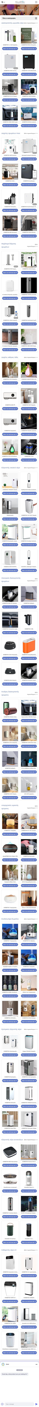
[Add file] (2, 1404)
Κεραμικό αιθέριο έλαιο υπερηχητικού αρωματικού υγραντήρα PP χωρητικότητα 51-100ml (10, 882)
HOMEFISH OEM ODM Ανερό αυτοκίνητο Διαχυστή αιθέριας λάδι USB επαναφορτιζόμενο (10, 122)
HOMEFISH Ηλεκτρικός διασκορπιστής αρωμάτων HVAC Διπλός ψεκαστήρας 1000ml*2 (10, 207)
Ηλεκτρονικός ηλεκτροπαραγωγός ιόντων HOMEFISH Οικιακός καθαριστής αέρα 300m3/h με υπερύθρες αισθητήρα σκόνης (10, 515)
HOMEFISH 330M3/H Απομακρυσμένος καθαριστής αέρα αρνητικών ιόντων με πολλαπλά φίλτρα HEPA (29, 1298)
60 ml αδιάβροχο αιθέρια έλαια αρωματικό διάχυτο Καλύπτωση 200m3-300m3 (29, 768)
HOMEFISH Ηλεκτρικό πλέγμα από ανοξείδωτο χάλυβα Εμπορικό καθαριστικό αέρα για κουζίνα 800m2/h (29, 1128)
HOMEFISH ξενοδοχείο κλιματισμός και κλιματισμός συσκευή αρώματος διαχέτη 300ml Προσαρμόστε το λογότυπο (29, 181)
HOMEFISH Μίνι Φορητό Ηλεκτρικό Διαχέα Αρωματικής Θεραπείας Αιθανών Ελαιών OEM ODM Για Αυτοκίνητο (10, 680)
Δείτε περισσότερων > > (31, 23)
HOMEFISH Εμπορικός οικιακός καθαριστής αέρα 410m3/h (10, 541)
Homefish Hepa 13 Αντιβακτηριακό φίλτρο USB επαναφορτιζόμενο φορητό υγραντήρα (29, 1187)
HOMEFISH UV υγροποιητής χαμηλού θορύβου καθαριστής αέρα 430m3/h (28, 1272)
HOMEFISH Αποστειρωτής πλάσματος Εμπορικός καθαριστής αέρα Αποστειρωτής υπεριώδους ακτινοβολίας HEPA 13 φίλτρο (10, 1051)
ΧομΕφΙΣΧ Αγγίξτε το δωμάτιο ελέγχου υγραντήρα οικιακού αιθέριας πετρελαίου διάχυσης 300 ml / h (10, 966)
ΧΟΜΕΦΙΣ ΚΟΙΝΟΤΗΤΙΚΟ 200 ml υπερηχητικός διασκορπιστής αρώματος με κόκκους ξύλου (29, 379)
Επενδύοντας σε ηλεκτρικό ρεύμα (10, 1187)
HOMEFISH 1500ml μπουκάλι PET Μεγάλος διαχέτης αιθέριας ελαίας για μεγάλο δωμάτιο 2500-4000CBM (29, 294)
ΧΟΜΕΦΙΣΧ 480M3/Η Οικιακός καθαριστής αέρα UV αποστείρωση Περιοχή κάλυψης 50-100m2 (10, 490)
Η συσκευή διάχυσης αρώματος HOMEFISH (10, 346)
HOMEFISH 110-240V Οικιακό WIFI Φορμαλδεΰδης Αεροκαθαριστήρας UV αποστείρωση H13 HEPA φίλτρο (29, 515)
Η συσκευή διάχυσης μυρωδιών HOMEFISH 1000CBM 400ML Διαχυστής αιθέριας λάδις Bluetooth (10, 294)
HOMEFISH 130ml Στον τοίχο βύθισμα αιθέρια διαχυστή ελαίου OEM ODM (29, 742)
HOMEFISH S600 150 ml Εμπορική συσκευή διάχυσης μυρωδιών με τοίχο (10, 70)
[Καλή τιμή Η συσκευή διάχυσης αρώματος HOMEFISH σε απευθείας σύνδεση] (10, 337)
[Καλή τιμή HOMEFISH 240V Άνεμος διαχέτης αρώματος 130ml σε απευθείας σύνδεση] (10, 785)
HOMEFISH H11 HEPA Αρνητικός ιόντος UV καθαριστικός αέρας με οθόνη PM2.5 (10, 1323)
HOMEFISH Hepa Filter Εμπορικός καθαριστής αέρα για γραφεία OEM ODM (10, 1128)
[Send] (36, 1404)
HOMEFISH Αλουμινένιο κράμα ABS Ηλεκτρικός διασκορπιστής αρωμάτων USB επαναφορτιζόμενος (10, 629)
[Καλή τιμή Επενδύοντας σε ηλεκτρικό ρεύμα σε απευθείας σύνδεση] (10, 1178)
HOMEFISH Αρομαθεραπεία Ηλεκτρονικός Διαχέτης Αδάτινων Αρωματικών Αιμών (29, 655)
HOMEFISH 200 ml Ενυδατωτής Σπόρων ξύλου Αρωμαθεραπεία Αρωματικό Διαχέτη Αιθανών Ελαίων (10, 456)
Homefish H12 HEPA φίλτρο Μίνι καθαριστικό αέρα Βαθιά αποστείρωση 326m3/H (29, 1323)
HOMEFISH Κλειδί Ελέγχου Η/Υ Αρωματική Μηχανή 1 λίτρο (29, 207)
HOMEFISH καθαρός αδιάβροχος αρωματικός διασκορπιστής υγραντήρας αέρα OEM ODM (10, 768)
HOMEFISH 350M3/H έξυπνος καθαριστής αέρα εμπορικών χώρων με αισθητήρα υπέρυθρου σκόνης (28, 1102)
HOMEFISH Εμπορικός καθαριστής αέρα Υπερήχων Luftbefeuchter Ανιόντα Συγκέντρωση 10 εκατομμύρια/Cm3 (10, 1077)
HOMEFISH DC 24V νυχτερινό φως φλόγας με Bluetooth (28, 830)
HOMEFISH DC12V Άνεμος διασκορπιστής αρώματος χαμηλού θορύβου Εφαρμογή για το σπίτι (10, 96)
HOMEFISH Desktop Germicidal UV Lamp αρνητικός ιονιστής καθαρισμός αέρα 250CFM (29, 541)
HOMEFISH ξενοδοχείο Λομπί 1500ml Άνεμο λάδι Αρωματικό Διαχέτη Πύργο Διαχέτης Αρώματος (28, 320)
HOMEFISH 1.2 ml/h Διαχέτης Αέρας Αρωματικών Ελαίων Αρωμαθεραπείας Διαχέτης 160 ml (10, 45)
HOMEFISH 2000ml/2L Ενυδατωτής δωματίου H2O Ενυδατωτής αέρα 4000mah (10, 1018)
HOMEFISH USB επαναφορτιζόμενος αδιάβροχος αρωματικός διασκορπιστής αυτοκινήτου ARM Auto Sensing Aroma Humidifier (29, 629)
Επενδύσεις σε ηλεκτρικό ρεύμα (10, 1349)
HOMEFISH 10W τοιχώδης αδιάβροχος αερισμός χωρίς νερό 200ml (29, 96)
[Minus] (36, 1364)
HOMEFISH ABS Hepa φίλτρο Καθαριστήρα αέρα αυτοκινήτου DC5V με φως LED (10, 1161)
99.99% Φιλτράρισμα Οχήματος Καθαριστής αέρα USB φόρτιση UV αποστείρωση (29, 1213)
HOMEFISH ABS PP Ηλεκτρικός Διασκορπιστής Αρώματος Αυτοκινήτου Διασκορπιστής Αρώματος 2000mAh (10, 603)
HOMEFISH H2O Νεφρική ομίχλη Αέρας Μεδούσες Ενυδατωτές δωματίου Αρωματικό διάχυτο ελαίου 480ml (28, 405)
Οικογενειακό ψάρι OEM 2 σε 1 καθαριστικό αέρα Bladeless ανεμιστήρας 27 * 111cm (28, 1349)
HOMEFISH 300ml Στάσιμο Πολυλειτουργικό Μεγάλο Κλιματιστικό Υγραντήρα (28, 1018)
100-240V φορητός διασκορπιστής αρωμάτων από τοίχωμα (28, 794)
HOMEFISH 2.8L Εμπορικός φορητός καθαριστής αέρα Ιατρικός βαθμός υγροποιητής (29, 1077)
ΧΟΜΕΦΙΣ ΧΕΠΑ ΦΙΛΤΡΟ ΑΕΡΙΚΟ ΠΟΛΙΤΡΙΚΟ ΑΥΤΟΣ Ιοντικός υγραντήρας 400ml (10, 567)
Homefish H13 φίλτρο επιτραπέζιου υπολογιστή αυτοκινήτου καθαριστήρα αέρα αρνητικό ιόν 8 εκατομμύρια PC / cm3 (10, 1239)
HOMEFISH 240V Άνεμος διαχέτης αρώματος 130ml (10, 794)
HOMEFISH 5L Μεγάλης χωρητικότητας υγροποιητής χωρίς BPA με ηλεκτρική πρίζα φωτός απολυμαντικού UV (29, 941)
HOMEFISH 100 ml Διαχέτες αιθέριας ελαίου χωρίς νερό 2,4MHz (10, 379)
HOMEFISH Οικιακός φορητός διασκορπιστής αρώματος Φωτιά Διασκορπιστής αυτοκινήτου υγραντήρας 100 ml (29, 431)
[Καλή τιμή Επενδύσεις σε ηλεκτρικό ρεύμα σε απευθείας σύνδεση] (10, 1340)
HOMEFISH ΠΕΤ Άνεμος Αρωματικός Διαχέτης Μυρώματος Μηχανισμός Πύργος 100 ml (10, 269)
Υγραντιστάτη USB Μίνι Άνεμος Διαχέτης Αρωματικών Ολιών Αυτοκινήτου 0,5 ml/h (28, 717)
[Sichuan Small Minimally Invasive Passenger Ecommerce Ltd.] (20, 2)
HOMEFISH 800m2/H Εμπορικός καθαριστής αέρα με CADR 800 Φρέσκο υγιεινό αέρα (10, 1102)
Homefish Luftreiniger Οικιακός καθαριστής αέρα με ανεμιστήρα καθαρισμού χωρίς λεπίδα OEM (29, 567)
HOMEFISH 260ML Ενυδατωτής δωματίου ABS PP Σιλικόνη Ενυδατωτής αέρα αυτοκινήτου (10, 992)
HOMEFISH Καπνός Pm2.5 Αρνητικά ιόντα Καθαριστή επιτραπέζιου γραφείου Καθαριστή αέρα (29, 1161)
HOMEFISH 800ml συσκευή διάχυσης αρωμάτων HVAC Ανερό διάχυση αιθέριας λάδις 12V (29, 122)
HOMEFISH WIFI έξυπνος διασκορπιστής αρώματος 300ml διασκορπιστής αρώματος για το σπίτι (10, 155)
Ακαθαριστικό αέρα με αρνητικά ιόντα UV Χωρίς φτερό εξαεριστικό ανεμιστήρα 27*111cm (29, 490)
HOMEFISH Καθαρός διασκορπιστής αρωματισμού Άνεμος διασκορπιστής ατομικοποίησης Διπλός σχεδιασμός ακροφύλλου (29, 603)
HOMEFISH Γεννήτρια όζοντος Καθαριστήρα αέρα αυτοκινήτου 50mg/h (10, 1213)
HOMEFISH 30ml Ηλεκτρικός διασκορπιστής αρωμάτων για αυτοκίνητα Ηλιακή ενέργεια (10, 655)
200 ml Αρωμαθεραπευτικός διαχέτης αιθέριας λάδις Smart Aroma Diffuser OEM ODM (29, 882)
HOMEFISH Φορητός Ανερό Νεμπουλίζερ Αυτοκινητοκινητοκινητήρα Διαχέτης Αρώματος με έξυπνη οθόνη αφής (29, 680)
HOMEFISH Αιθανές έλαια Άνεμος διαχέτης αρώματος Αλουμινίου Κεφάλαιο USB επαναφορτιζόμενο (10, 717)
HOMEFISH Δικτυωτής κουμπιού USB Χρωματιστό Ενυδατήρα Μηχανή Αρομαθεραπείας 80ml (29, 856)
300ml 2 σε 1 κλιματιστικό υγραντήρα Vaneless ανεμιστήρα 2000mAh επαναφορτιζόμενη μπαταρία (29, 992)
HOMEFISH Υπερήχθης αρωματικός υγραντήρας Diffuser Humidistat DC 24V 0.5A (10, 830)
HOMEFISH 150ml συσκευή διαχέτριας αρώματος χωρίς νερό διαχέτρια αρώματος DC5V (10, 320)
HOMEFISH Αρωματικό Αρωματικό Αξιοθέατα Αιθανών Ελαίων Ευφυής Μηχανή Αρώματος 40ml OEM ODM (10, 431)
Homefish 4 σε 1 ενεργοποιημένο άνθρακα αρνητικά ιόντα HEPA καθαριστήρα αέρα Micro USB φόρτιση (29, 1239)
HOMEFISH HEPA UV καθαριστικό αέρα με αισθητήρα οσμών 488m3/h (10, 1298)
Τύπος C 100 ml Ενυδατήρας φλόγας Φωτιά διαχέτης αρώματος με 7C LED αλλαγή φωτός (29, 907)
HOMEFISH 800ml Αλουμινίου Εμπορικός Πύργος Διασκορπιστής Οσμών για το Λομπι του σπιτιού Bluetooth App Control (28, 45)
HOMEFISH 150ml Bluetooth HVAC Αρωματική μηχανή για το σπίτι (29, 70)
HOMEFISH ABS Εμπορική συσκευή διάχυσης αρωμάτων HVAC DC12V (10, 232)
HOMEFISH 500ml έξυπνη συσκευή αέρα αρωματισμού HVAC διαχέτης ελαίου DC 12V (28, 232)
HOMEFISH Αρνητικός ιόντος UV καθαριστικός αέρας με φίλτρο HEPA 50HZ (10, 1272)
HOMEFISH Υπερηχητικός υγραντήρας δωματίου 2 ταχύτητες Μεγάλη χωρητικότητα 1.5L (10, 941)
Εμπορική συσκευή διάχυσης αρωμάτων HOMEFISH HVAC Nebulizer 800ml (29, 155)
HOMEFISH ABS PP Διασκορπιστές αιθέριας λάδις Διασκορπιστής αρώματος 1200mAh (10, 405)
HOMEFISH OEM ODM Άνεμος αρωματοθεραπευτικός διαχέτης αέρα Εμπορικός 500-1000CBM (29, 346)
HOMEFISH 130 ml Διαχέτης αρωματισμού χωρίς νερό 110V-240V (10, 742)
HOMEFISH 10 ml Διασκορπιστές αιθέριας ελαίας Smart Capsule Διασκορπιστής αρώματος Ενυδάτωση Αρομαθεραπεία (28, 456)
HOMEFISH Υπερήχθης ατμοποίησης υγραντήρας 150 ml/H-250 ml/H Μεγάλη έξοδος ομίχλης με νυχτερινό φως (28, 966)
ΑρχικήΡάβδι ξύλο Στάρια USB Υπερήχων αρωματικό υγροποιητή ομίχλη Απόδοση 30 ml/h (10, 856)
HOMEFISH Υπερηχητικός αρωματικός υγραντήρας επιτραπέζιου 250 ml (10, 907)
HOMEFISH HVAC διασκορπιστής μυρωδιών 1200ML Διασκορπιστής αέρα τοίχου (10, 181)
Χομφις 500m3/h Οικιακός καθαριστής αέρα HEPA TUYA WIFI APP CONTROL (29, 1051)
